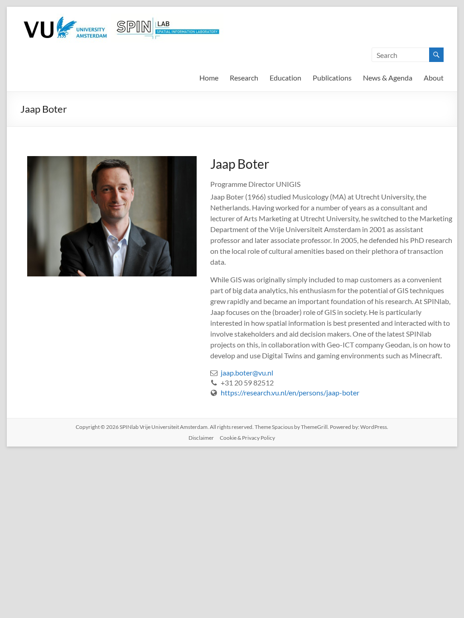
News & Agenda (387, 77)
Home (208, 77)
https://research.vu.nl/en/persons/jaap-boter (290, 392)
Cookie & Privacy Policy (247, 437)
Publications (332, 77)
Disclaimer (201, 437)
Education (285, 77)
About (434, 77)
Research (244, 77)
